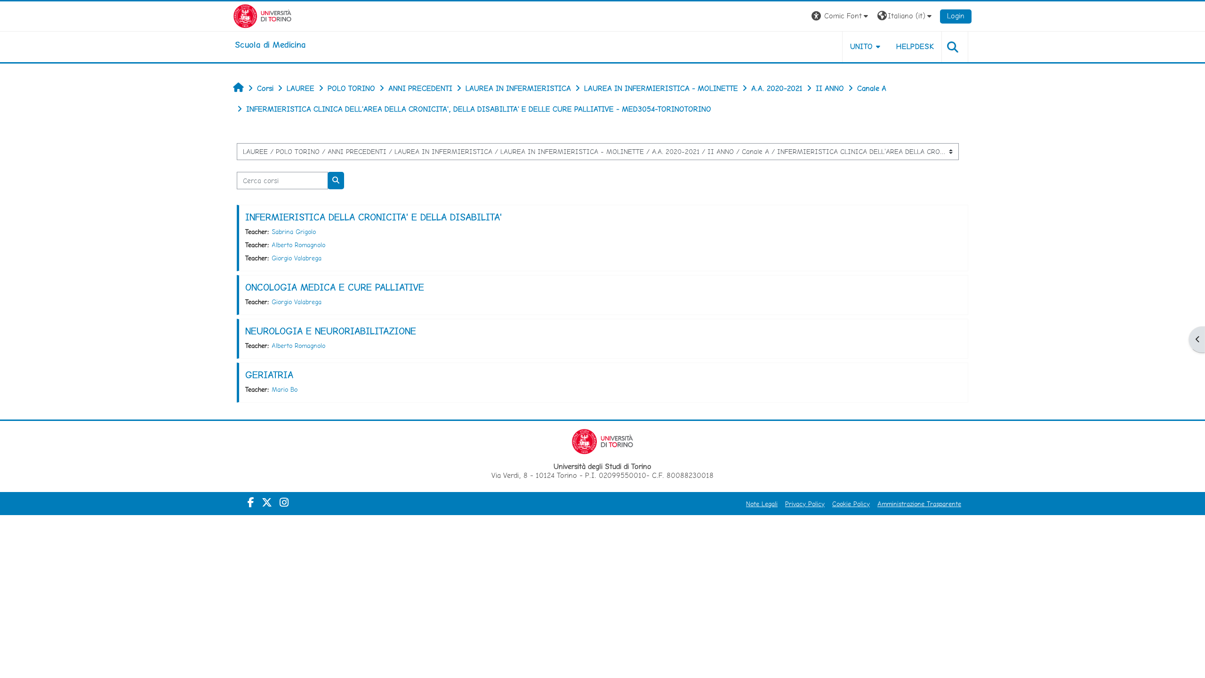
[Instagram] (284, 502)
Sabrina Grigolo (294, 231)
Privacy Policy (805, 504)
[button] (841, 16)
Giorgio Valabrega (296, 258)
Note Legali (762, 504)
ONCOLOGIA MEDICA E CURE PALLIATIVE (334, 287)
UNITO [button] (861, 46)
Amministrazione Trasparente (919, 504)
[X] (267, 502)
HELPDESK (915, 46)
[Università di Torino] (262, 15)
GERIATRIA (269, 374)
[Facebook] (251, 502)
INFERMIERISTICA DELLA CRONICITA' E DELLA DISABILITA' (373, 217)
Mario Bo (284, 389)
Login (955, 15)
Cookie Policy (851, 504)
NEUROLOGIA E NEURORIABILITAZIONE (330, 331)
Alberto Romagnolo (298, 245)
